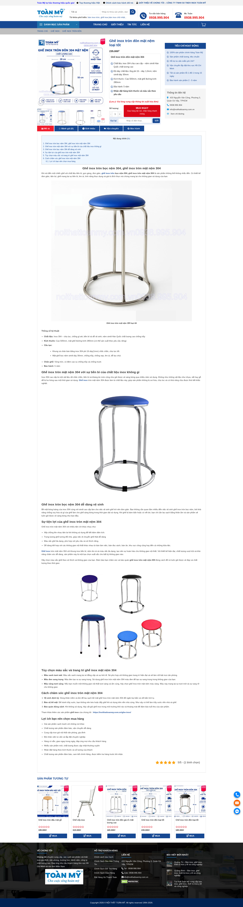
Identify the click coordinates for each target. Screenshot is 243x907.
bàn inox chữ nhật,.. (118, 17)
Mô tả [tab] (47, 128)
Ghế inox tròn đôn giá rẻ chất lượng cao (120, 821)
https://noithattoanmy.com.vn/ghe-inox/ (112, 712)
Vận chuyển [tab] (113, 128)
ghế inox (104, 17)
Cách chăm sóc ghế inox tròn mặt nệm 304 (61, 158)
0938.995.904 (176, 105)
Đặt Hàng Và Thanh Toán (105, 877)
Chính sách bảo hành (103, 857)
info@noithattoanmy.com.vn (182, 109)
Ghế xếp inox (79, 820)
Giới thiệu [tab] (90, 128)
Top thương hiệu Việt (89, 3)
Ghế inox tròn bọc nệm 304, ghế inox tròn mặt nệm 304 (66, 143)
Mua (54, 836)
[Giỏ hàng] (203, 24)
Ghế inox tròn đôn (71, 31)
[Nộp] (133, 12)
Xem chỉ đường (177, 114)
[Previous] (42, 72)
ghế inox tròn (108, 173)
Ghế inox (55, 31)
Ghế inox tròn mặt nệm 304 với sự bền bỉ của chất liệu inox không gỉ (72, 146)
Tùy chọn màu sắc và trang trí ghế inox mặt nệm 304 (65, 155)
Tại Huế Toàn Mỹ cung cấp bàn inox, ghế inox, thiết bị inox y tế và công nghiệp (188, 883)
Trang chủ (100, 24)
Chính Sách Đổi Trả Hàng (105, 868)
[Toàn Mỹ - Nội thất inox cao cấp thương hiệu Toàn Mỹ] (51, 13)
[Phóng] (41, 103)
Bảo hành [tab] (135, 128)
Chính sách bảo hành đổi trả (119, 3)
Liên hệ (145, 24)
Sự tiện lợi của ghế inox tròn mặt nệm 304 (61, 152)
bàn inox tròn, (94, 17)
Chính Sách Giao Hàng (104, 873)
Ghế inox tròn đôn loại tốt (152, 820)
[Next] (100, 72)
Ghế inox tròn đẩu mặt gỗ (50, 820)
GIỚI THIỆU (117, 24)
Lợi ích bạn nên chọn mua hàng (61, 161)
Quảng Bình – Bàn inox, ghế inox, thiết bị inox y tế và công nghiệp (187, 872)
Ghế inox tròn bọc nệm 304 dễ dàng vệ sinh (62, 149)
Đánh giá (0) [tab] (67, 128)
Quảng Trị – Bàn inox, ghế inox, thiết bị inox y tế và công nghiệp (188, 863)
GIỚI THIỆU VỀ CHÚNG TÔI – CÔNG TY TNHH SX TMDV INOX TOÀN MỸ (172, 3)
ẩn (129, 139)
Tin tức (132, 24)
